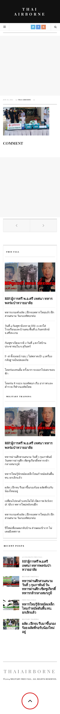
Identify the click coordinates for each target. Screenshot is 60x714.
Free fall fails (29, 600)
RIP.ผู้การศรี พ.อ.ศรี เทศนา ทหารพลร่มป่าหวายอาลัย (29, 300)
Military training (30, 619)
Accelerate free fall (32, 557)
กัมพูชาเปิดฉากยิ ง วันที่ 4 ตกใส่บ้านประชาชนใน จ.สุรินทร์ (25, 344)
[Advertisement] (30, 66)
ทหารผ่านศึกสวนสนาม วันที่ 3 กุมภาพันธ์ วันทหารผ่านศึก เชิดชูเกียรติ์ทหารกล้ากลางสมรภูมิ (28, 460)
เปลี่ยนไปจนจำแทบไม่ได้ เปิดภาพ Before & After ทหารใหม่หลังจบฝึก (29, 502)
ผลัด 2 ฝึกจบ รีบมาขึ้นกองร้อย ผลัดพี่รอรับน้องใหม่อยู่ (29, 489)
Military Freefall (30, 577)
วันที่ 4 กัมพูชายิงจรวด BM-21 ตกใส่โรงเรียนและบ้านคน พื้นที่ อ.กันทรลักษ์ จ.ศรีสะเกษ (27, 329)
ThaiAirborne (30, 671)
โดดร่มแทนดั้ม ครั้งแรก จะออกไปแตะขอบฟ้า (30, 371)
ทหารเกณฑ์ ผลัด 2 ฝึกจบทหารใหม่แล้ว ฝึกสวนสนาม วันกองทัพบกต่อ (29, 314)
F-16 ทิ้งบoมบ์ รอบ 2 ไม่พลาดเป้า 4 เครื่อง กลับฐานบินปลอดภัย (28, 358)
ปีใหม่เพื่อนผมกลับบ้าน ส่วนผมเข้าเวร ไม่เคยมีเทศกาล (28, 529)
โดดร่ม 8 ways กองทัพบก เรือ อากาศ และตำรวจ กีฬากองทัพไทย (29, 385)
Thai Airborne (24, 100)
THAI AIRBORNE (30, 11)
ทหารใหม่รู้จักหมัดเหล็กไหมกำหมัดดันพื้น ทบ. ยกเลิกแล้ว (29, 475)
